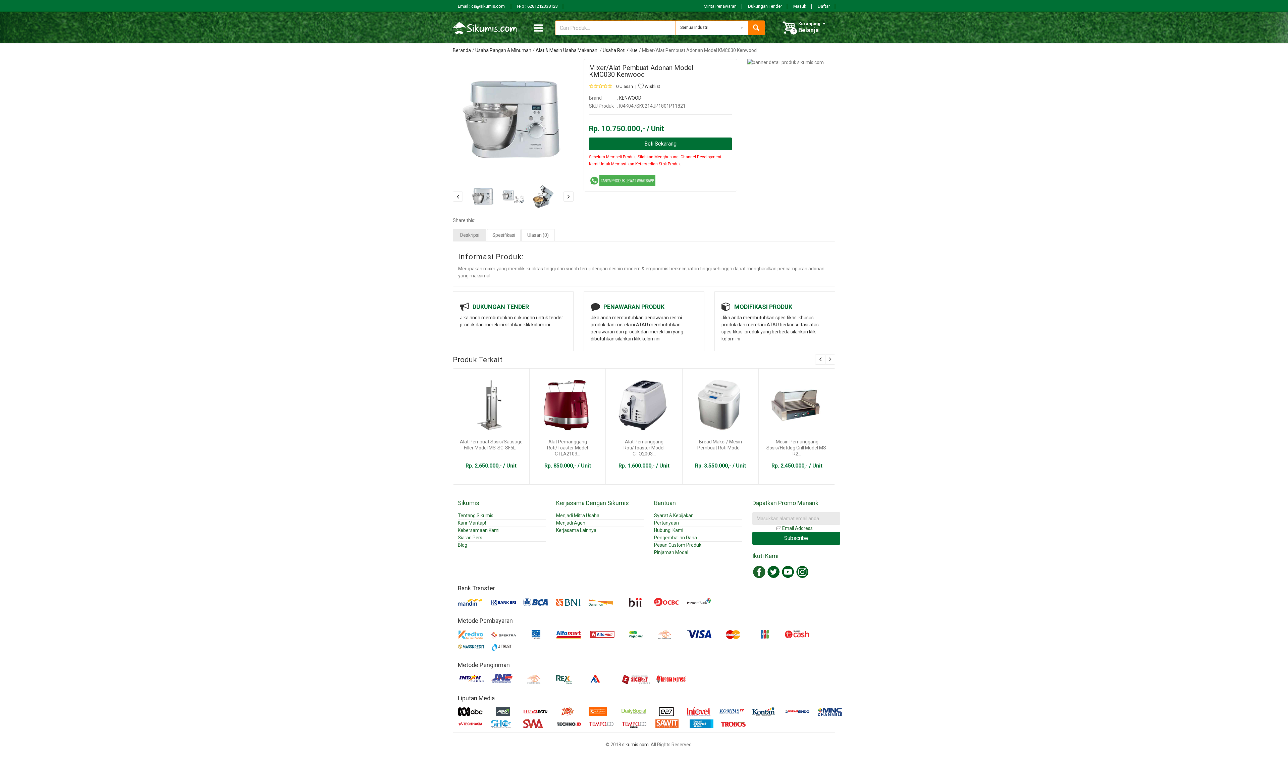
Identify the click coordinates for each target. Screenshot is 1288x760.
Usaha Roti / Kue (620, 50)
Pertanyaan (666, 523)
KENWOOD (630, 98)
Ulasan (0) (538, 235)
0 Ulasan (624, 86)
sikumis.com (635, 744)
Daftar (824, 6)
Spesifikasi (503, 235)
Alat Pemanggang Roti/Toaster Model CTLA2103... (567, 447)
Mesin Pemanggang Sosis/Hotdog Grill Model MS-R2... (797, 447)
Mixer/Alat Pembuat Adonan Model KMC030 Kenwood (641, 71)
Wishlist (652, 86)
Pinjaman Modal (671, 552)
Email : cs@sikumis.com (482, 6)
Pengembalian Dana (675, 537)
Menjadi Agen (570, 523)
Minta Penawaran (720, 6)
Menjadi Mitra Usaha (577, 515)
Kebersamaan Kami (478, 530)
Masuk (799, 6)
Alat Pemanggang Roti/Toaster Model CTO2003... (644, 447)
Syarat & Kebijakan (674, 515)
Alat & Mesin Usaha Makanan (567, 50)
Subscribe (796, 538)
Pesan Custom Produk (677, 545)
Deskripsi (469, 235)
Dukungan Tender (765, 6)
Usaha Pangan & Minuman (503, 50)
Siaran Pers (470, 537)
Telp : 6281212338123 (537, 6)
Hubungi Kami (668, 530)
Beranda (462, 50)
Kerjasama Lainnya (576, 530)
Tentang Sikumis (475, 515)
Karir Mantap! (472, 523)
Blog (462, 545)
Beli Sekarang (660, 144)
